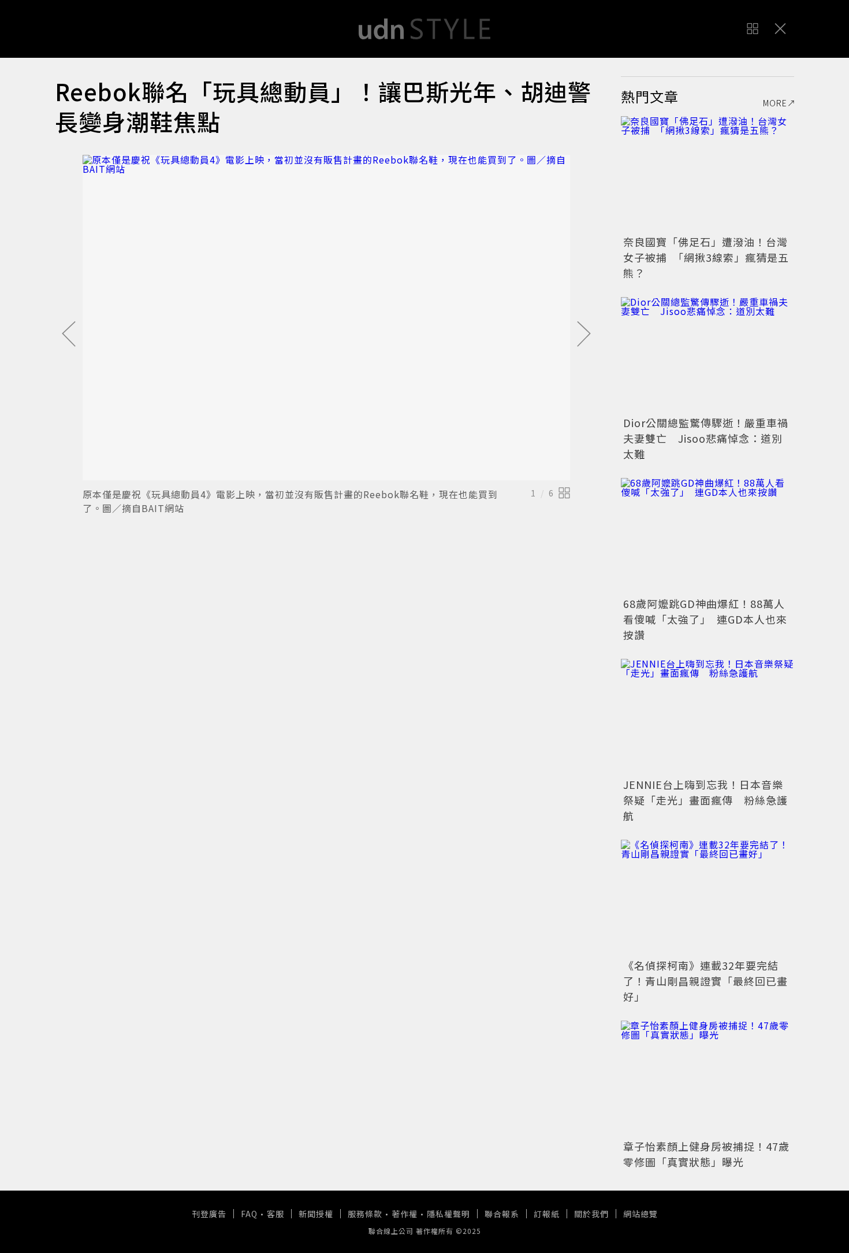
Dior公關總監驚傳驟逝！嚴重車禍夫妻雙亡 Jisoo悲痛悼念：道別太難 (705, 438)
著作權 (405, 1214)
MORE (775, 103)
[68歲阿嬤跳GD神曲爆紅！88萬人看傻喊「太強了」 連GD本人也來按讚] (707, 536)
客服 (275, 1214)
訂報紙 (547, 1213)
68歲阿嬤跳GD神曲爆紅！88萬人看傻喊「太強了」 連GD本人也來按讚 (705, 619)
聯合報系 (502, 1213)
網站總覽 (640, 1213)
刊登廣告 (209, 1213)
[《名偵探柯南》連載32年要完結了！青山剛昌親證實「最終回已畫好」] (707, 897)
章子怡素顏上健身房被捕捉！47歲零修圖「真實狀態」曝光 (706, 1154)
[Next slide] (584, 335)
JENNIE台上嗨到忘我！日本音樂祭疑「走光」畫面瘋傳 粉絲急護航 (705, 800)
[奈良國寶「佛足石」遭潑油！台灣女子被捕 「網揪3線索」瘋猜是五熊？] (707, 174)
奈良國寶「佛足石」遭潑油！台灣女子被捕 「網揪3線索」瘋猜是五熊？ (706, 257)
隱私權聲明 (448, 1214)
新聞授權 (316, 1213)
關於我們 (591, 1213)
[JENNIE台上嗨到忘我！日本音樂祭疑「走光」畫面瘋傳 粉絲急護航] (707, 716)
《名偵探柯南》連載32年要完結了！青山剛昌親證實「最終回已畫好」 (705, 981)
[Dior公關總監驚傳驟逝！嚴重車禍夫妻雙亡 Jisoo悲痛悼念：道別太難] (707, 355)
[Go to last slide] (69, 335)
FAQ (249, 1214)
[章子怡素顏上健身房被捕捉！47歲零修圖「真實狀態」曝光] (707, 1078)
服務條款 (365, 1214)
